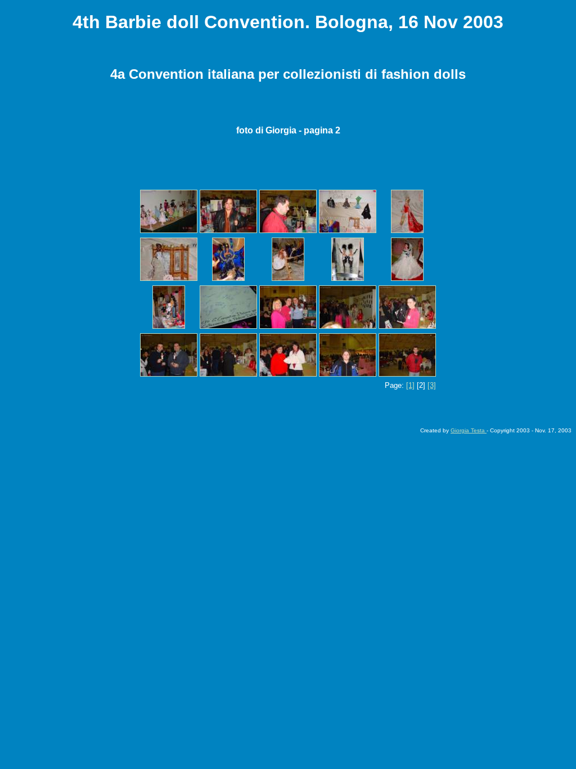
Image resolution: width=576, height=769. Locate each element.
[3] (432, 385)
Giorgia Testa (469, 430)
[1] (410, 385)
